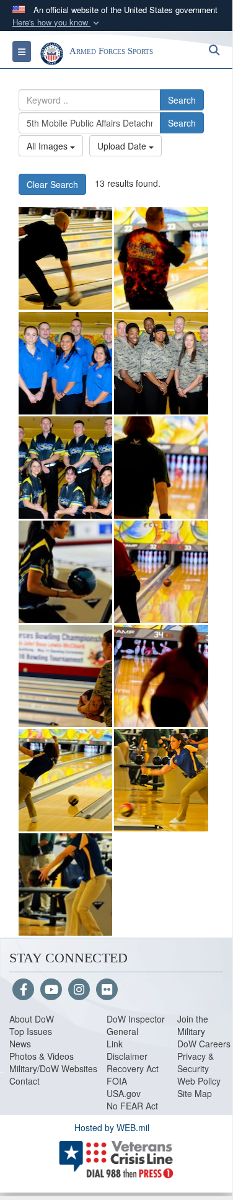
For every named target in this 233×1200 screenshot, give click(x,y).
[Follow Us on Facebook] (23, 990)
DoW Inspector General (136, 1025)
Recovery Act (133, 1068)
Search (182, 100)
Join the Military (192, 1025)
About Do (27, 1019)
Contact (24, 1081)
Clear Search (52, 184)
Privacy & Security (195, 1062)
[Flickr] (107, 990)
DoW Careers (204, 1043)
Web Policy (199, 1081)
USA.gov (124, 1093)
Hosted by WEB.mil (111, 1127)
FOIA (117, 1081)
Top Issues (30, 1031)
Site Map (194, 1093)
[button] (57, 22)
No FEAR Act (132, 1105)
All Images (48, 146)
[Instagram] (79, 990)
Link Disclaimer (127, 1049)
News (20, 1043)
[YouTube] (51, 990)
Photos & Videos (41, 1056)
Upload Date (123, 146)
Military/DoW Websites (53, 1068)
